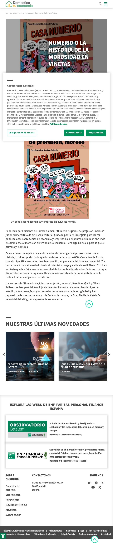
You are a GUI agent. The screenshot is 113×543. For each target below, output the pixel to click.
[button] (3, 536)
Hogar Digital (12, 500)
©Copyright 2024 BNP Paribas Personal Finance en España (24, 531)
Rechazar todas (74, 133)
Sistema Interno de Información (45, 534)
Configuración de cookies (22, 133)
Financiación (33, 372)
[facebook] (96, 483)
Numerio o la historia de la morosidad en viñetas (35, 13)
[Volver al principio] (89, 304)
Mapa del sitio (71, 531)
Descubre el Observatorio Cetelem (65, 435)
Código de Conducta (68, 534)
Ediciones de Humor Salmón (38, 231)
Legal (82, 531)
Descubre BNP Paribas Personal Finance (68, 461)
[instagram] (89, 483)
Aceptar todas (96, 133)
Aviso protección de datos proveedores (16, 534)
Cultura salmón (13, 515)
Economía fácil (13, 495)
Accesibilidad (106, 534)
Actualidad (66, 372)
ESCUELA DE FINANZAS (17, 372)
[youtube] (93, 487)
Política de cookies (55, 531)
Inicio (8, 13)
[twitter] (102, 483)
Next (109, 354)
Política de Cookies (58, 124)
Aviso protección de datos (98, 531)
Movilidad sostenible (16, 505)
